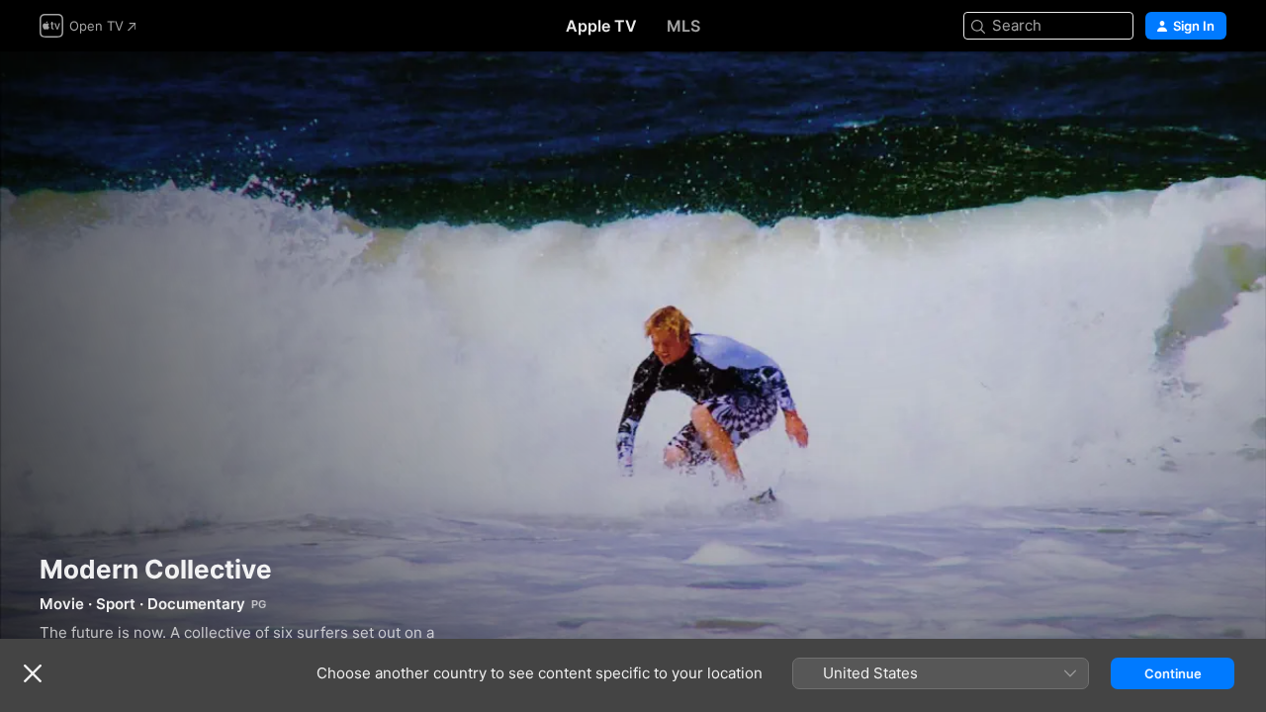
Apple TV (601, 26)
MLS (683, 26)
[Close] (33, 673)
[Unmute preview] (1212, 90)
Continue (1173, 673)
